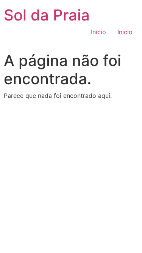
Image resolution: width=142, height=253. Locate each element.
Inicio (125, 32)
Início (98, 32)
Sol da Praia (47, 15)
